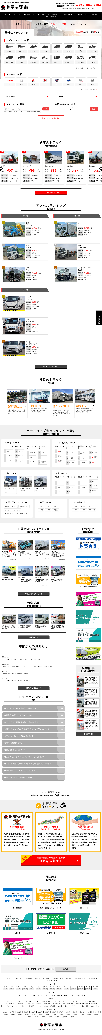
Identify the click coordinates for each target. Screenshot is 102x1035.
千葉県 (75, 1012)
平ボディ (58, 446)
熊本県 (57, 1017)
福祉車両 (31, 1006)
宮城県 (19, 1012)
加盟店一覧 (55, 14)
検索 (46, 108)
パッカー (72, 1001)
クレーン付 (41, 447)
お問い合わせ (68, 14)
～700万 (48, 510)
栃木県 (40, 1012)
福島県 (33, 1012)
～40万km (75, 510)
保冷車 (60, 1006)
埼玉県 (68, 1012)
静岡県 (6, 1014)
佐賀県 (43, 1017)
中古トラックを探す (11, 14)
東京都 (82, 1012)
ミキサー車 (20, 1003)
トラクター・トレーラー (33, 1003)
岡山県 (75, 1014)
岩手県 (12, 1012)
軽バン (67, 1006)
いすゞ (18, 986)
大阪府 (54, 1014)
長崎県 (50, 1017)
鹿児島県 (65, 1017)
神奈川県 (89, 1012)
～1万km (75, 506)
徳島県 (89, 1014)
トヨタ (32, 986)
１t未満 (65, 995)
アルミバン (69, 447)
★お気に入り (82, 14)
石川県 (34, 1014)
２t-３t (40, 995)
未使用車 (7, 506)
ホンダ (45, 986)
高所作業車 (92, 447)
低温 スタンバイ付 (22, 513)
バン (25, 995)
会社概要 (29, 978)
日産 (38, 986)
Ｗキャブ (19, 1001)
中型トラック (69, 477)
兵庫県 (61, 1014)
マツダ (52, 986)
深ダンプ (14, 506)
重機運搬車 (81, 447)
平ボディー (10, 1001)
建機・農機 (85, 1006)
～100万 (41, 506)
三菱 (11, 986)
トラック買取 (26, 14)
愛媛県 (29, 1017)
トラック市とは (41, 14)
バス (18, 1006)
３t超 (71, 995)
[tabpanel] (10, 168)
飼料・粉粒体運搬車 (82, 1003)
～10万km (82, 506)
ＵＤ (25, 986)
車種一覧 (5, 988)
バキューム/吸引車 (49, 1006)
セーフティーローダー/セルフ (12, 510)
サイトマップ (51, 981)
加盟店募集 (46, 978)
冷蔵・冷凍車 (46, 1001)
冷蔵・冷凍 (30, 447)
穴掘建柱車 (94, 1003)
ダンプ (6, 447)
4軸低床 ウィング (24, 506)
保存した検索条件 (51, 16)
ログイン (65, 969)
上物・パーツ (95, 1006)
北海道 (5, 1012)
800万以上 (55, 510)
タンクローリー (9, 1003)
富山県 (27, 1014)
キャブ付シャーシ (8, 1006)
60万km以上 (92, 510)
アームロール (82, 1001)
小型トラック (81, 477)
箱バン (91, 477)
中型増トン (79, 995)
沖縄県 (73, 1017)
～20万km (90, 506)
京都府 (48, 1014)
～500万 (41, 510)
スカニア (95, 986)
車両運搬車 (56, 1003)
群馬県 (47, 1012)
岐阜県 (97, 1012)
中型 (46, 995)
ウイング (18, 447)
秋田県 (26, 1012)
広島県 (82, 1014)
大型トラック (58, 477)
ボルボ (74, 986)
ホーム (9, 978)
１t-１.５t (32, 995)
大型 (51, 995)
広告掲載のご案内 (57, 978)
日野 (5, 986)
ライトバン (75, 1006)
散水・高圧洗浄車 (68, 1003)
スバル (59, 986)
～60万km (83, 510)
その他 (88, 986)
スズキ (81, 986)
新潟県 (54, 1012)
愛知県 (13, 1014)
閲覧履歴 (94, 14)
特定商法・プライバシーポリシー (75, 978)
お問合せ (37, 978)
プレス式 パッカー (9, 513)
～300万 (55, 506)
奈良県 (68, 1014)
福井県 (41, 1014)
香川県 (96, 1014)
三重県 (20, 1014)
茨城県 (61, 1012)
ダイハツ (66, 986)
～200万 (48, 506)
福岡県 (36, 1017)
